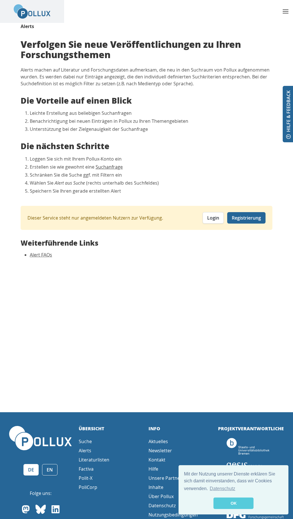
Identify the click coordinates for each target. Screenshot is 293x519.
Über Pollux (161, 496)
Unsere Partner (165, 478)
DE (31, 470)
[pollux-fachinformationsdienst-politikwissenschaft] (55, 509)
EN (50, 470)
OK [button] (234, 503)
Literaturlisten (94, 460)
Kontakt (157, 460)
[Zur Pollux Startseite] (32, 11)
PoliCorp (88, 487)
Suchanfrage (109, 167)
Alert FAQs (41, 255)
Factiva (86, 469)
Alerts (27, 26)
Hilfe (153, 469)
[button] (285, 11)
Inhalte (156, 487)
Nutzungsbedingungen (173, 515)
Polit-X (85, 478)
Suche (85, 441)
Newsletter (160, 450)
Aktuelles (158, 441)
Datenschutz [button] (222, 488)
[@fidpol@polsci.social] (25, 509)
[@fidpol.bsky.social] (40, 509)
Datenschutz (162, 505)
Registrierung (246, 218)
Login (213, 218)
